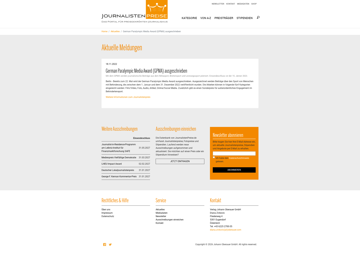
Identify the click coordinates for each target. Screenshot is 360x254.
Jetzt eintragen (180, 161)
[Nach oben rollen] (353, 247)
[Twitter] (110, 244)
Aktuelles (160, 209)
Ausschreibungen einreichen (170, 219)
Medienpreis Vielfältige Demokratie (119, 157)
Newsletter (218, 3)
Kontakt (230, 3)
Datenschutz (108, 216)
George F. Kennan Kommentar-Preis (119, 176)
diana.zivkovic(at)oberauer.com (225, 229)
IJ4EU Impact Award (112, 163)
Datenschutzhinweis (239, 158)
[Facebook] (105, 244)
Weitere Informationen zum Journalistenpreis (128, 97)
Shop (254, 3)
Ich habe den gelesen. (232, 160)
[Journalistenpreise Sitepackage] (135, 14)
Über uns (106, 209)
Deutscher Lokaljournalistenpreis (118, 170)
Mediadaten (243, 3)
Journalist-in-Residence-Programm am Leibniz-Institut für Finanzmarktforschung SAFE (119, 148)
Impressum (107, 213)
